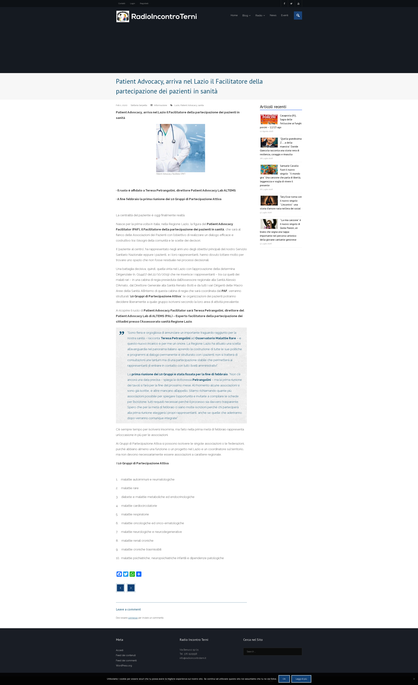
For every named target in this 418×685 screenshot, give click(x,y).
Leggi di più (301, 679)
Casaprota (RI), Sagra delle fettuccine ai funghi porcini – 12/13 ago (280, 121)
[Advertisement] (209, 48)
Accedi (119, 650)
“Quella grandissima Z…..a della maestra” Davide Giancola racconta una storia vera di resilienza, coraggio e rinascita (281, 146)
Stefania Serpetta (139, 105)
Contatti (121, 3)
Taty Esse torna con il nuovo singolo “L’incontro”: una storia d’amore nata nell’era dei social (281, 202)
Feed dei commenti (126, 660)
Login (132, 3)
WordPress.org (124, 665)
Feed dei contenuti (126, 655)
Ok (284, 679)
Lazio (176, 105)
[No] (414, 678)
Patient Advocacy (188, 105)
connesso (133, 617)
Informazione (160, 105)
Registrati (144, 3)
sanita (201, 105)
